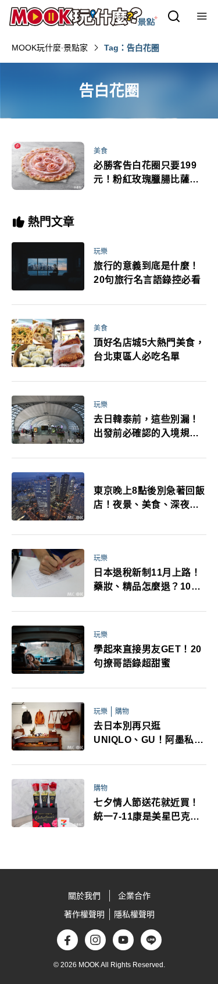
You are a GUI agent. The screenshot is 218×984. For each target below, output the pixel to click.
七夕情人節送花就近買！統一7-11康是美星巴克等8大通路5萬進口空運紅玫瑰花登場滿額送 (149, 811)
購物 (122, 712)
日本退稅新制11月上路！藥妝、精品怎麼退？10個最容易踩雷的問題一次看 (147, 581)
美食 (101, 151)
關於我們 (84, 895)
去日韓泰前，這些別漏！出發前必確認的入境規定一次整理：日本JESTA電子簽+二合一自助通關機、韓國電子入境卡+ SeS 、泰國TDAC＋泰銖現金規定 (149, 427)
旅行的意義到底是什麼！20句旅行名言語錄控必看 (147, 273)
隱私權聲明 (134, 914)
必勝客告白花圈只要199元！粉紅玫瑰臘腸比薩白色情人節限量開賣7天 (146, 173)
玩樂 (101, 251)
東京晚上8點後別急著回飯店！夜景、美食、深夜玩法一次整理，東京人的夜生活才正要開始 (149, 499)
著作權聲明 (84, 914)
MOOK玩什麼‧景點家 (50, 47)
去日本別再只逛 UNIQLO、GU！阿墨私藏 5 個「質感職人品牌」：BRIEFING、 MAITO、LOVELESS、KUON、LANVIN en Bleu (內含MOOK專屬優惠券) (148, 734)
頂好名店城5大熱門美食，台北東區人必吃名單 (149, 349)
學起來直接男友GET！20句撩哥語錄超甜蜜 (148, 656)
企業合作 (134, 895)
